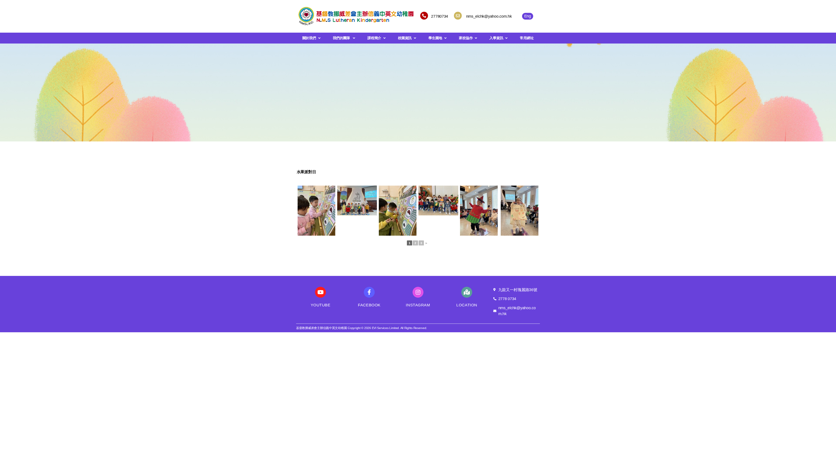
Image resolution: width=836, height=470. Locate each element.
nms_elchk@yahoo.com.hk (489, 16)
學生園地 (435, 38)
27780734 (439, 16)
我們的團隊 (342, 38)
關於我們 (309, 38)
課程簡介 (374, 38)
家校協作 (466, 38)
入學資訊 (496, 38)
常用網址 (527, 38)
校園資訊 (405, 38)
